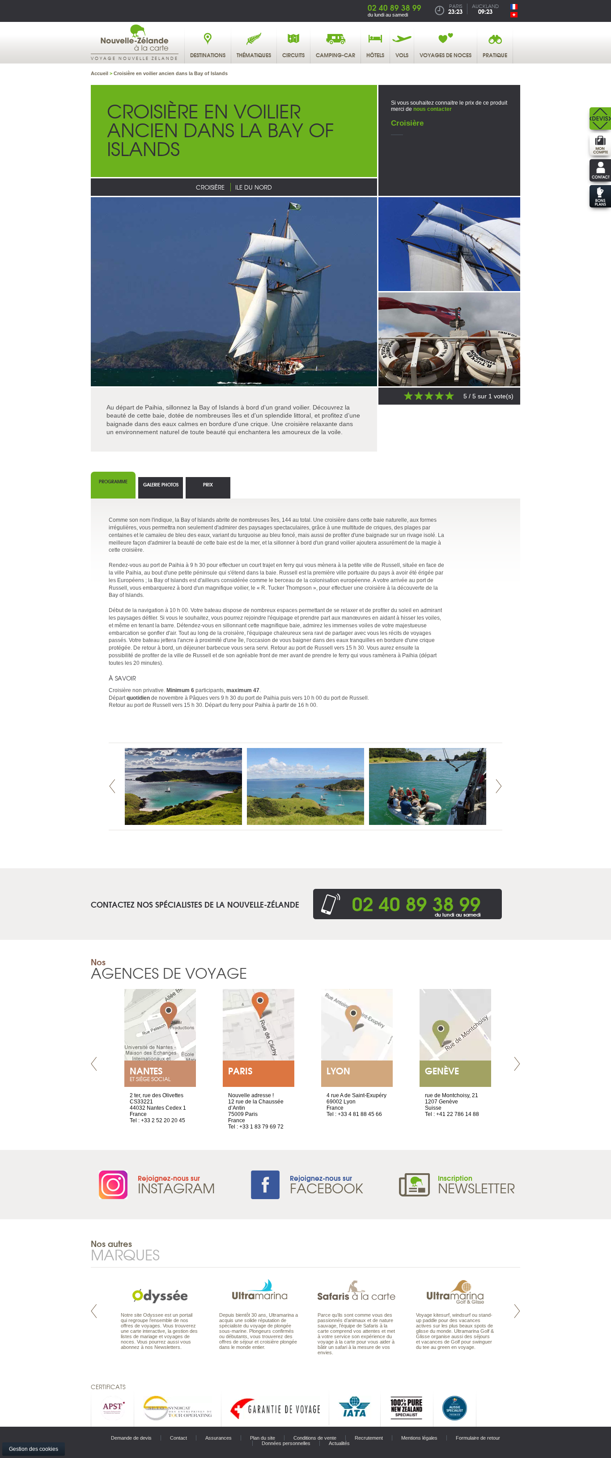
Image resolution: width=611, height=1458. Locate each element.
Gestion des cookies (33, 1449)
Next (499, 786)
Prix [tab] (208, 484)
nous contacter (432, 109)
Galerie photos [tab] (160, 484)
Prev (112, 786)
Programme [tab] (113, 481)
